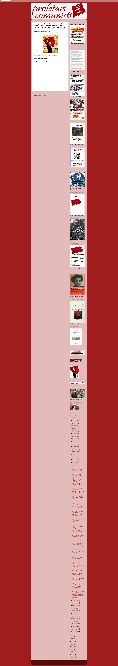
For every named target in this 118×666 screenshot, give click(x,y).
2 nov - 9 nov (75, 430)
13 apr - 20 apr (75, 610)
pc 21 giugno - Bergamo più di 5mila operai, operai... (78, 467)
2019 (72, 643)
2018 (72, 644)
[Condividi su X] (53, 55)
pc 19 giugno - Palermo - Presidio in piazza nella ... (77, 494)
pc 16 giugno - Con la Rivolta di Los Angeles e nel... (78, 561)
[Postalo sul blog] (52, 55)
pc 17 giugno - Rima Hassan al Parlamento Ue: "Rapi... (78, 536)
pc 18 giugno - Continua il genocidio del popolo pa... (77, 531)
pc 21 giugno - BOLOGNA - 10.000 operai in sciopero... (78, 470)
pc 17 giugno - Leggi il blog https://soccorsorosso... (77, 541)
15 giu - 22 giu (75, 462)
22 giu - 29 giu (75, 461)
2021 (72, 639)
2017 (72, 646)
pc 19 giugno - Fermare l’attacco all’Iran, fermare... (77, 504)
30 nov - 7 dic (75, 423)
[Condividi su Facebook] (54, 55)
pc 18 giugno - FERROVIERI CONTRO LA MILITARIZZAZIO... (77, 527)
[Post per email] (49, 55)
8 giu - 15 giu (75, 597)
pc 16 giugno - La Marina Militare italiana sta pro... (77, 576)
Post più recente (37, 93)
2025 (72, 415)
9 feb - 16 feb (75, 624)
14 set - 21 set (75, 441)
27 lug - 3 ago (75, 452)
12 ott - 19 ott (75, 435)
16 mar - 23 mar (75, 616)
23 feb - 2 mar (75, 621)
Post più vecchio (63, 93)
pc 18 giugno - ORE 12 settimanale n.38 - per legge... (77, 524)
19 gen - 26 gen (75, 629)
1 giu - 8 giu (74, 598)
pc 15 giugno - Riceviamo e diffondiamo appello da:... (77, 595)
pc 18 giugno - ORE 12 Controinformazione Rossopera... (76, 520)
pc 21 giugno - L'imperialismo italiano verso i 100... (78, 472)
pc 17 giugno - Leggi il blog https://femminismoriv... (77, 544)
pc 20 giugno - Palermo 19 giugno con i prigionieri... (77, 478)
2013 (72, 652)
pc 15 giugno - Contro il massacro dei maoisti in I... (77, 587)
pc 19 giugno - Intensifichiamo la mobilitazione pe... (78, 489)
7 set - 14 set (75, 443)
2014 (72, 651)
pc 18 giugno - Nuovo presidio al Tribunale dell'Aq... (78, 533)
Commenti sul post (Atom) (42, 95)
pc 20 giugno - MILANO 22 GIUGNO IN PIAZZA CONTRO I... (77, 480)
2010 (72, 657)
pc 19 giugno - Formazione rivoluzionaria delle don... (77, 512)
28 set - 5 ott (75, 438)
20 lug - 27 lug (75, 454)
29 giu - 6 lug (75, 459)
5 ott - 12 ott (74, 436)
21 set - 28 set (75, 439)
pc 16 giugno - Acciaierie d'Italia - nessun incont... (78, 566)
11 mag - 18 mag (75, 603)
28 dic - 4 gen (75, 417)
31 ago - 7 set (75, 444)
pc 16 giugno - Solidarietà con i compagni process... (78, 568)
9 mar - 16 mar (75, 618)
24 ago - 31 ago (75, 446)
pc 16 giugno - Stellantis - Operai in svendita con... (77, 563)
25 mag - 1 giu (75, 600)
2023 (72, 636)
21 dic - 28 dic (75, 418)
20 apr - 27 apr (75, 608)
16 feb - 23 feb (75, 623)
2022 (72, 638)
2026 (72, 414)
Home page (50, 93)
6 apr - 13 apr (75, 611)
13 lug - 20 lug (75, 456)
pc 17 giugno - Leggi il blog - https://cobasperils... (77, 549)
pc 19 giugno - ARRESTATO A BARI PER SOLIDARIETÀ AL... (78, 497)
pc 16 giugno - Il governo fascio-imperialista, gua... (77, 574)
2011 (72, 656)
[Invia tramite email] (51, 55)
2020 (72, 641)
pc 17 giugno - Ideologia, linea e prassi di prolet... (78, 539)
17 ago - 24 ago (75, 448)
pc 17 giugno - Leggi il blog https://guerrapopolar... (77, 547)
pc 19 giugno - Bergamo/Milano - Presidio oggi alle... (78, 492)
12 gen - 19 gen (75, 631)
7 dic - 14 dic (75, 422)
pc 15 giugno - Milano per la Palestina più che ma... (77, 582)
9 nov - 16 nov (75, 428)
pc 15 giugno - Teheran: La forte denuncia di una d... (77, 584)
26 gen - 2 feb (75, 628)
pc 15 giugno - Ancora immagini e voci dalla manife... (78, 579)
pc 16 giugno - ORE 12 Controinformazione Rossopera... (76, 554)
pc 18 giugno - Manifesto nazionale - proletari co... (77, 515)
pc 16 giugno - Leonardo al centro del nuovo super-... (77, 571)
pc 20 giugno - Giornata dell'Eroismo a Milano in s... (78, 475)
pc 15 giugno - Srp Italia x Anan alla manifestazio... (78, 592)
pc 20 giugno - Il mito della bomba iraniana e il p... (77, 484)
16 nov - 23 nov (75, 426)
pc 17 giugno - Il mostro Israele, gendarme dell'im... (78, 552)
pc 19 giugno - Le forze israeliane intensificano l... (77, 509)
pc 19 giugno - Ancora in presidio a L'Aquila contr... (77, 486)
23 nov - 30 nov (75, 425)
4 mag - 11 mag (75, 605)
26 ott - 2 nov (75, 431)
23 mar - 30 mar (75, 615)
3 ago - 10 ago (75, 451)
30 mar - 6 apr (75, 613)
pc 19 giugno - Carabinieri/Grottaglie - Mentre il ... (77, 501)
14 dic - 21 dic (75, 420)
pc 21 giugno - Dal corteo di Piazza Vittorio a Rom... (77, 465)
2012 (72, 654)
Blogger (66, 662)
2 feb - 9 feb (74, 626)
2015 (72, 649)
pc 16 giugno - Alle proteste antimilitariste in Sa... (77, 558)
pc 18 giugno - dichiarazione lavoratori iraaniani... (77, 517)
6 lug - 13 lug (75, 457)
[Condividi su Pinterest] (56, 55)
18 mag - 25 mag (75, 602)
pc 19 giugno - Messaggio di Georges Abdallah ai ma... (77, 507)
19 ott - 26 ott (75, 433)
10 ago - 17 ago (75, 449)
